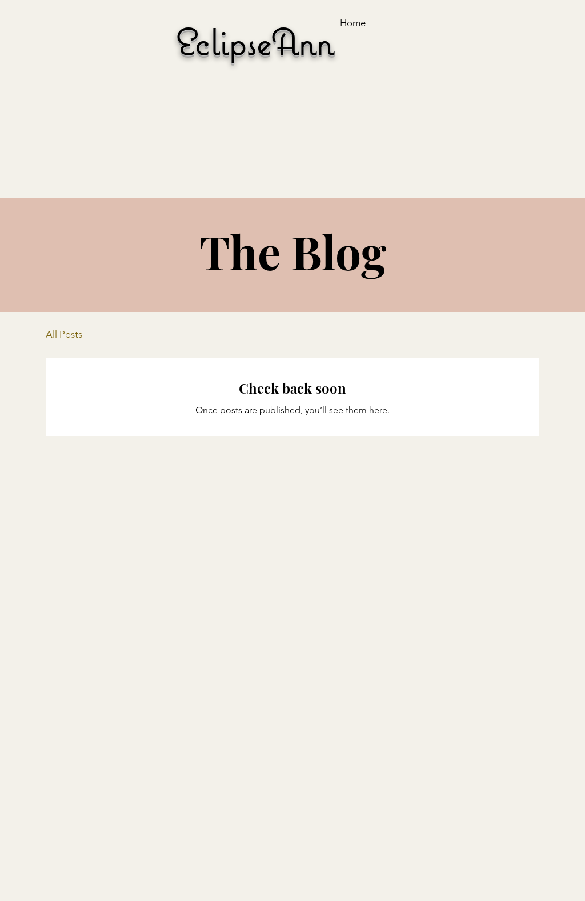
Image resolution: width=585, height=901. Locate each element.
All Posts (64, 334)
